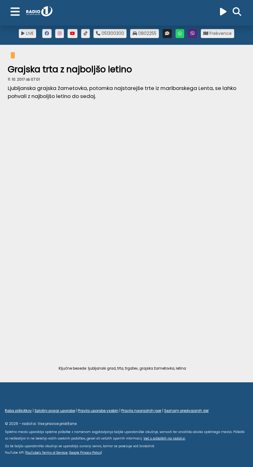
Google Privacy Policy (85, 453)
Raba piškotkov (18, 410)
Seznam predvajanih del (186, 410)
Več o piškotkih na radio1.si (164, 438)
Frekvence (220, 33)
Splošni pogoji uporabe (55, 410)
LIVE (29, 33)
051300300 (112, 33)
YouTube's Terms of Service (47, 453)
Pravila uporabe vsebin (98, 410)
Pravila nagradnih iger (141, 410)
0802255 (146, 33)
